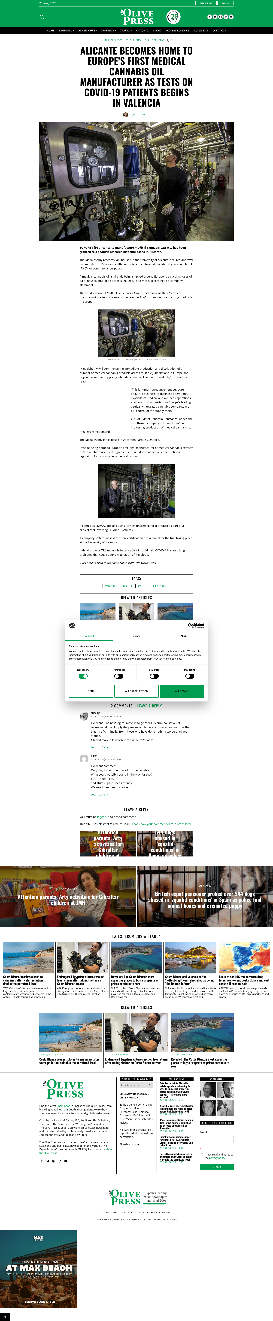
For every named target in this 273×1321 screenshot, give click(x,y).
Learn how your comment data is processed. (161, 824)
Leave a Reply (149, 706)
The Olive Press (160, 586)
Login (225, 3)
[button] (150, 1085)
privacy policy (217, 1158)
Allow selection (136, 691)
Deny (91, 691)
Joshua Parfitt (141, 114)
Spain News (119, 563)
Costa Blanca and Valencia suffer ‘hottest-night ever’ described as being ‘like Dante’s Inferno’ (189, 980)
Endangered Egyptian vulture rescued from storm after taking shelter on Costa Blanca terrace (80, 980)
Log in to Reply (99, 747)
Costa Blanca (133, 40)
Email (204, 1132)
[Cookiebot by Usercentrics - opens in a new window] (190, 625)
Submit (216, 1167)
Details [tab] (136, 636)
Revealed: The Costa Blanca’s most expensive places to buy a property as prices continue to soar (134, 980)
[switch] (118, 676)
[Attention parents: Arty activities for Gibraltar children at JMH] (108, 843)
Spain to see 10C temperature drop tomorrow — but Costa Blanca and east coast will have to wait (244, 980)
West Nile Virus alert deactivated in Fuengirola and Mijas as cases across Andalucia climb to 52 (176, 1109)
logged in (103, 817)
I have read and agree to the (219, 1156)
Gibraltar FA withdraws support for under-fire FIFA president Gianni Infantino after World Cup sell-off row (176, 1141)
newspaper (143, 586)
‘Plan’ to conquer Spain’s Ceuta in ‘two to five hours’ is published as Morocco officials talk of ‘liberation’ (176, 1124)
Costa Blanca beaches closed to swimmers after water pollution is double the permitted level (24, 980)
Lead (146, 40)
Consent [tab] (89, 636)
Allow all (182, 691)
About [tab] (183, 636)
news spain (127, 586)
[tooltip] (209, 16)
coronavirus (111, 586)
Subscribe (206, 3)
